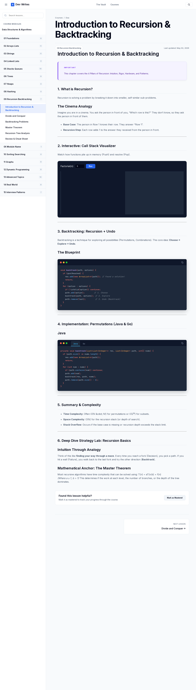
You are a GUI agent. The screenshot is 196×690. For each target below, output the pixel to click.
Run (90, 166)
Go (84, 343)
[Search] (189, 4)
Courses (114, 4)
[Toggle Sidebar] (6, 4)
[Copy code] (182, 262)
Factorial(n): (67, 166)
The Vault (101, 4)
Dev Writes (20, 4)
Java (75, 343)
